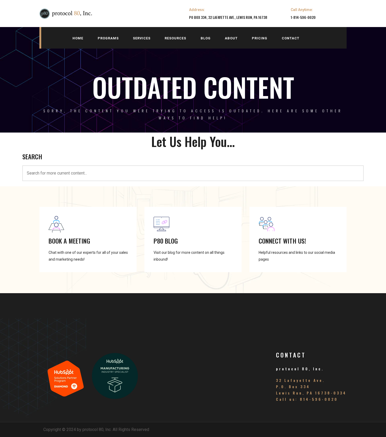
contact (290, 38)
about (231, 38)
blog (206, 38)
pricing (259, 38)
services (141, 38)
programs (108, 38)
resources (175, 38)
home (77, 38)
